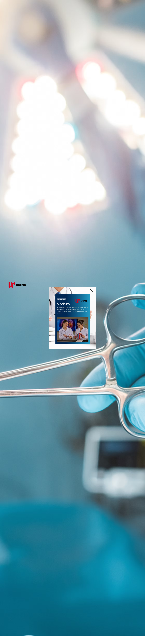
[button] (91, 290)
